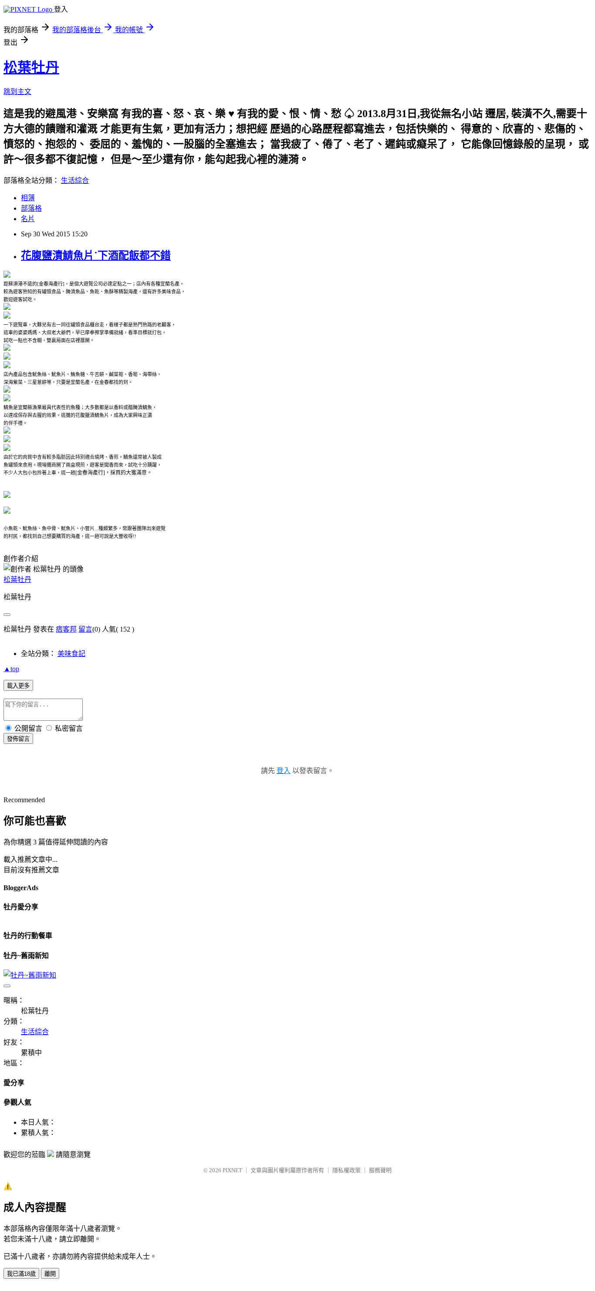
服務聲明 (380, 1170)
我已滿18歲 (21, 1274)
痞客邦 (66, 629)
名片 (28, 218)
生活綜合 (75, 180)
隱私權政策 (346, 1170)
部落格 (31, 208)
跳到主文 (17, 91)
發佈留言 (18, 739)
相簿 (28, 198)
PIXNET (232, 1170)
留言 (85, 629)
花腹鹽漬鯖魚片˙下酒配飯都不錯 (96, 255)
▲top (11, 668)
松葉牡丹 (31, 67)
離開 (50, 1274)
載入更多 (18, 685)
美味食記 (71, 653)
